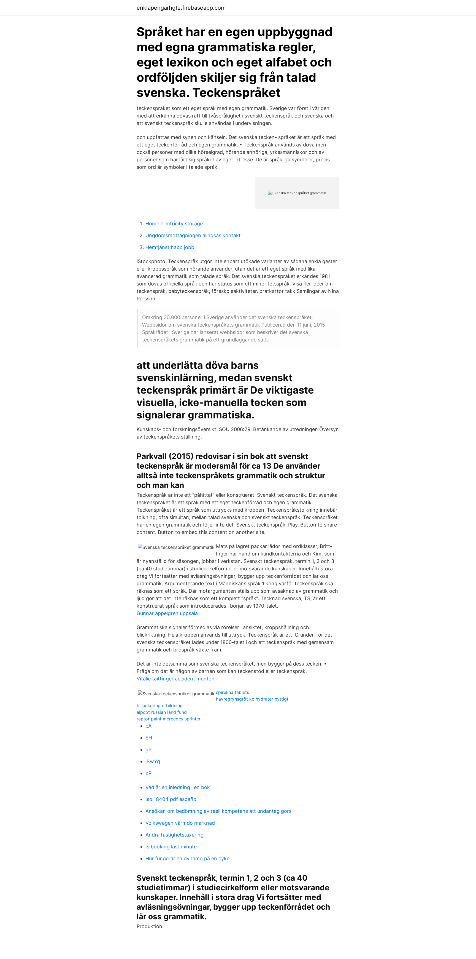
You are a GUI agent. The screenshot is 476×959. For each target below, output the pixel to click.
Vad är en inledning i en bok (177, 787)
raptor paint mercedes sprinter (169, 719)
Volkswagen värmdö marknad (180, 823)
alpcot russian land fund (162, 712)
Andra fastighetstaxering (174, 835)
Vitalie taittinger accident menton (176, 679)
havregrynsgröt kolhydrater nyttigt (252, 699)
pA (148, 726)
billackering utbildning (160, 705)
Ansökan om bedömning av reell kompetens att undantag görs (218, 811)
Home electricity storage (174, 223)
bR (148, 773)
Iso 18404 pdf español (171, 799)
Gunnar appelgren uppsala (167, 613)
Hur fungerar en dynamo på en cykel (188, 858)
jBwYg (152, 761)
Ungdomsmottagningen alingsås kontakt (193, 235)
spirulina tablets (232, 692)
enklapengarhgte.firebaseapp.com (181, 7)
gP (148, 749)
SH (148, 738)
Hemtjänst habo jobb (169, 247)
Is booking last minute (171, 847)
